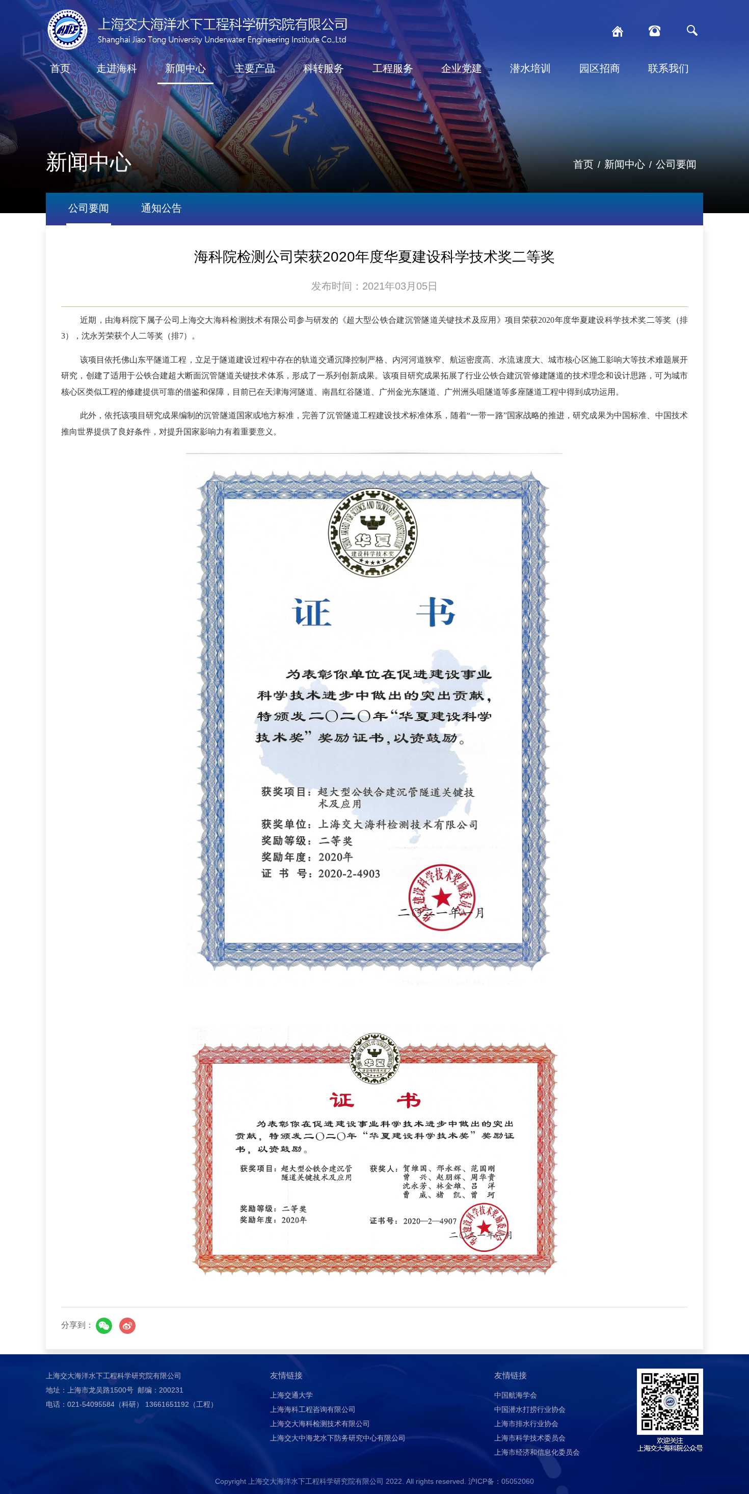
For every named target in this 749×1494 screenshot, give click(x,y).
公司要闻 (676, 164)
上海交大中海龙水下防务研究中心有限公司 (338, 1438)
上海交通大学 (291, 1395)
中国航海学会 (515, 1395)
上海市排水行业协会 (526, 1424)
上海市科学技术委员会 (530, 1438)
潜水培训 (530, 68)
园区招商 (599, 68)
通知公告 (161, 208)
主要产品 (254, 68)
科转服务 (323, 68)
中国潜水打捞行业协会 (530, 1409)
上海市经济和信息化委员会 (537, 1452)
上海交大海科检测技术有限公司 (320, 1424)
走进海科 (116, 68)
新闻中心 (185, 68)
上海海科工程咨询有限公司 (313, 1409)
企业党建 (461, 68)
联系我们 (668, 68)
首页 (60, 68)
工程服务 (392, 68)
